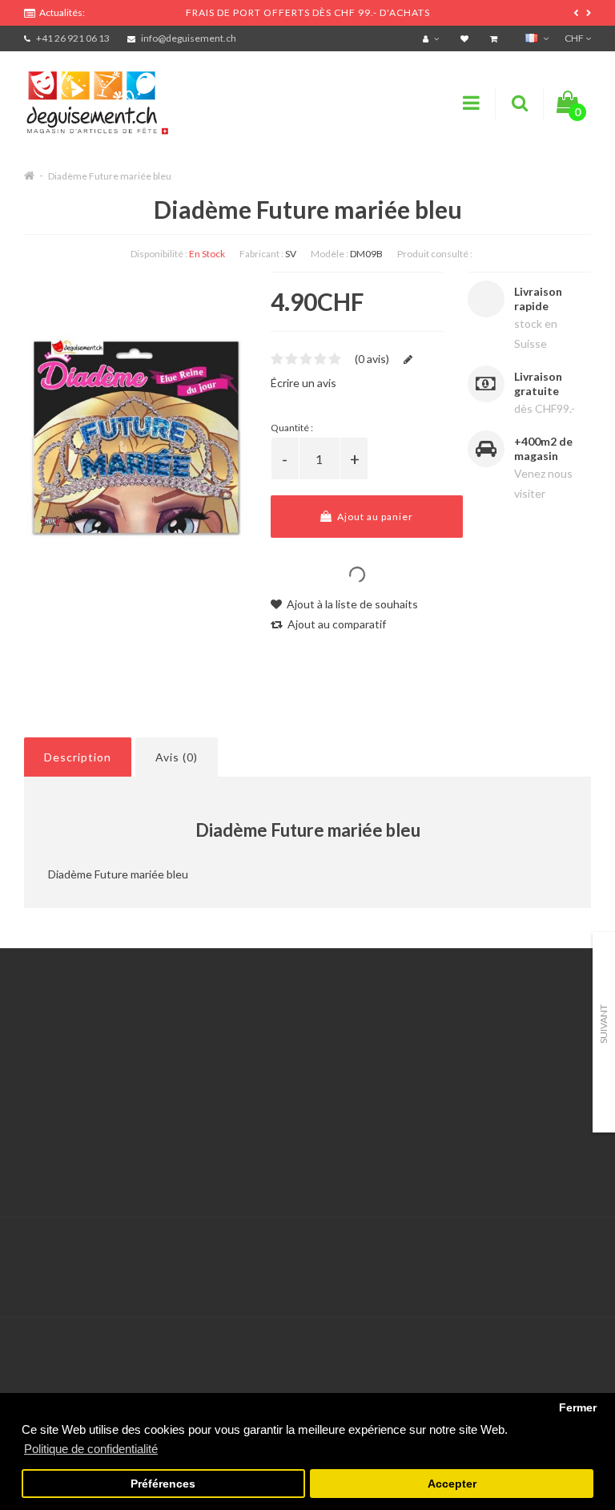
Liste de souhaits (264, 1122)
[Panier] (495, 38)
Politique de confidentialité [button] (91, 1448)
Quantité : (292, 428)
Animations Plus (64, 1062)
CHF (575, 38)
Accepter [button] (452, 1484)
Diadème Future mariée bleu (109, 176)
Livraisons (49, 1102)
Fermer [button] (578, 1408)
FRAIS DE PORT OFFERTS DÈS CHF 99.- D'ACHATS (308, 12)
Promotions (447, 1062)
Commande (249, 1102)
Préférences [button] (163, 1484)
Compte (241, 1062)
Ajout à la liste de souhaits (351, 604)
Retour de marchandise (279, 1082)
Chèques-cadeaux (463, 1042)
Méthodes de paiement (82, 1122)
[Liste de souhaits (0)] (466, 38)
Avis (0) (176, 757)
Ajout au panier (374, 517)
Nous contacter (260, 1042)
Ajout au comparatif (335, 624)
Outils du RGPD (64, 1042)
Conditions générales (77, 1142)
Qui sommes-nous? (72, 1082)
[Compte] (433, 38)
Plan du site (447, 1122)
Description (77, 757)
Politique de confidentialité (91, 1162)
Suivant (603, 1024)
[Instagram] (576, 1251)
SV (290, 254)
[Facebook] (543, 1251)
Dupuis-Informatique (335, 1241)
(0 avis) (372, 358)
